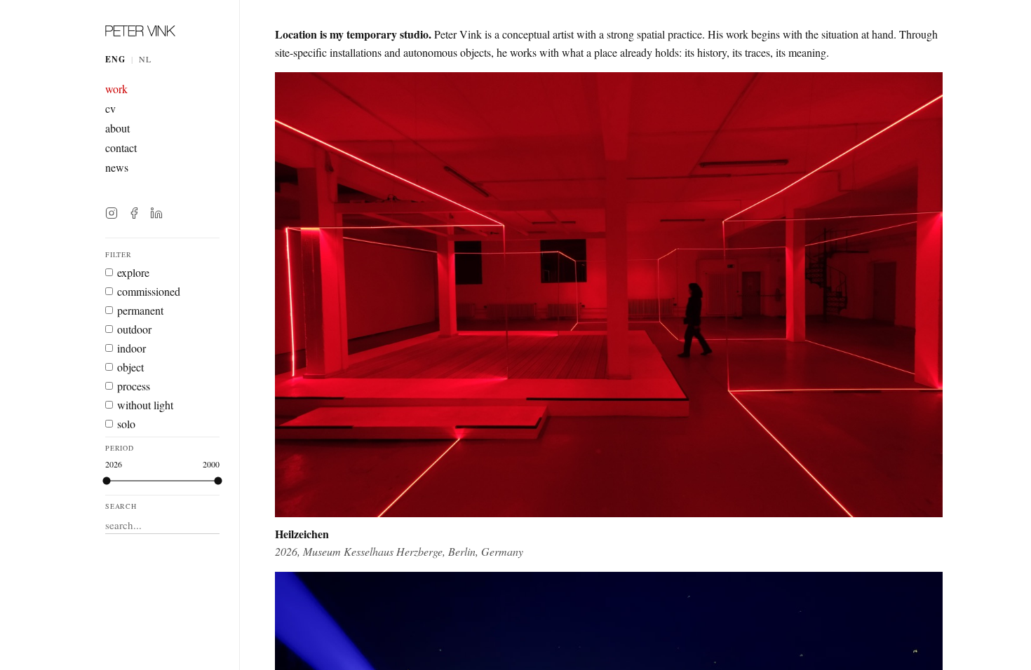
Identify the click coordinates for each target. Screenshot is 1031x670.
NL (145, 58)
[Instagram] (111, 213)
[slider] (218, 480)
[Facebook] (134, 213)
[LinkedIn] (156, 213)
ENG (115, 59)
